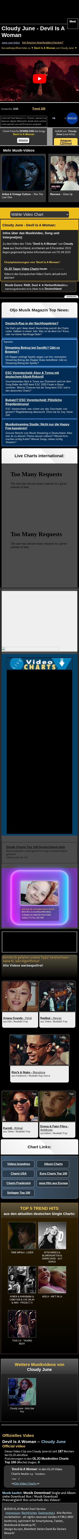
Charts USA (19, 1173)
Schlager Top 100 (18, 1192)
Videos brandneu (18, 1164)
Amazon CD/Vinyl (66, 142)
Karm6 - (13, 1128)
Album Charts (53, 1164)
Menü (73, 21)
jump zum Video (11, 43)
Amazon (23, 140)
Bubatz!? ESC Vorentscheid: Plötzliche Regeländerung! (33, 402)
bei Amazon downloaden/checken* (42, 43)
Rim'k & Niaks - (28, 1072)
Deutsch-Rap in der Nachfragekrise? (31, 323)
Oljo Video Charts (25, 1483)
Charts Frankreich (19, 1183)
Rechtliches (29, 1513)
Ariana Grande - (17, 1018)
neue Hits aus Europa (53, 1183)
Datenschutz (46, 1513)
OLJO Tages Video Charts (21, 268)
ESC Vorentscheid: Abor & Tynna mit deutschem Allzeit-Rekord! (32, 374)
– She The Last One (22, 196)
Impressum (12, 1513)
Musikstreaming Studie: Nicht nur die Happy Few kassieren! (37, 426)
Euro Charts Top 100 (53, 1173)
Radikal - (51, 1018)
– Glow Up (61, 194)
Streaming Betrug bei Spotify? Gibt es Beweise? (32, 349)
